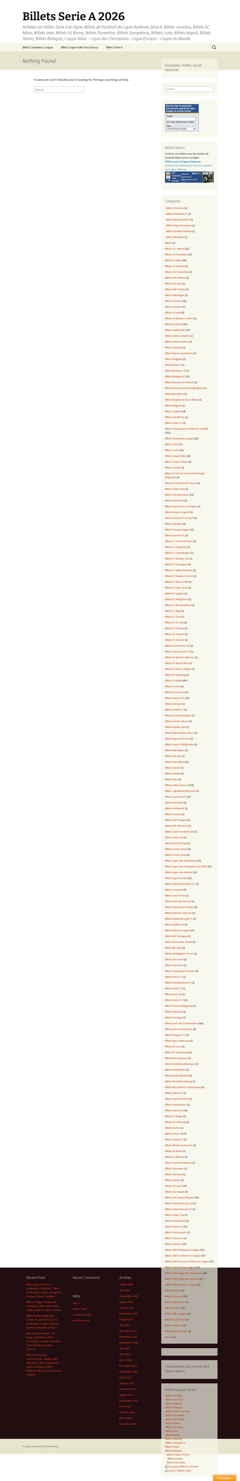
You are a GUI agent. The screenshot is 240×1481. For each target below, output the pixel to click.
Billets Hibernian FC (176, 213)
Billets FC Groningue (176, 564)
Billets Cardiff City (175, 417)
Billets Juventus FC (175, 796)
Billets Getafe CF (174, 709)
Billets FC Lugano (174, 593)
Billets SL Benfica (174, 1157)
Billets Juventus (174, 1427)
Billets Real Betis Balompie (180, 1064)
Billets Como (172, 450)
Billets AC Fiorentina (176, 254)
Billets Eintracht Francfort (179, 518)
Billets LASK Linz (174, 837)
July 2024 (124, 1325)
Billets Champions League (37, 47)
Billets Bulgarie (173, 405)
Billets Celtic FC (173, 423)
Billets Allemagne (174, 295)
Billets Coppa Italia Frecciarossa (79, 47)
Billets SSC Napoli (174, 1191)
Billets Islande (173, 773)
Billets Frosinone (174, 692)
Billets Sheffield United (178, 231)
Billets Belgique (173, 359)
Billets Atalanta (173, 1403)
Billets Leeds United (176, 849)
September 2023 (128, 1342)
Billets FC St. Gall (174, 622)
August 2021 (126, 1394)
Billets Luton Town (175, 895)
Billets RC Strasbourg (177, 1052)
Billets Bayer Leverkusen (179, 353)
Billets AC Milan (173, 260)
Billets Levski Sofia (175, 854)
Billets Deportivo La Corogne (181, 506)
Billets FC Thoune (174, 628)
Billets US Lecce (174, 1296)
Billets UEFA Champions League (182, 1249)
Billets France (172, 686)
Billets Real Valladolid (177, 1075)
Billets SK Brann (173, 1151)
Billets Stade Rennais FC (178, 1209)
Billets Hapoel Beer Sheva (179, 733)
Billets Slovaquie (174, 1168)
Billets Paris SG (173, 994)
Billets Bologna (173, 1407)
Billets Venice (172, 1308)
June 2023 (124, 1354)
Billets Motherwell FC (177, 219)
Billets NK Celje (173, 947)
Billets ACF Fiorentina (177, 272)
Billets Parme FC (174, 1000)
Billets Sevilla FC (174, 1139)
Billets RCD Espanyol (176, 1058)
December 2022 (128, 1365)
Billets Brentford (174, 394)
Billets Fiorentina (174, 1415)
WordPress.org (81, 1320)
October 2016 (127, 1412)
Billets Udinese (173, 1244)
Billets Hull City (173, 756)
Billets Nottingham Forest (179, 953)
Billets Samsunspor (176, 1104)
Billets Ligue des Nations (178, 872)
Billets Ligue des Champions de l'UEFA (186, 866)
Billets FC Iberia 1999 (176, 581)
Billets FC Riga (173, 611)
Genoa (168, 1337)
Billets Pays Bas (173, 1011)
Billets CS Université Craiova (180, 483)
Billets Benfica (173, 365)
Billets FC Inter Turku (176, 587)
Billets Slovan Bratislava (178, 1162)
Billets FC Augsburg (176, 547)
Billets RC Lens (173, 1046)
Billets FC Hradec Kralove (179, 576)
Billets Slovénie (173, 1174)
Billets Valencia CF (175, 1302)
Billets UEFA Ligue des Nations (181, 1279)
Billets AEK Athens (175, 277)
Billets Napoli (172, 1435)
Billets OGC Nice (174, 965)
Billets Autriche (173, 347)
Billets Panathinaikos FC (178, 982)
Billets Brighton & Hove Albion (181, 399)
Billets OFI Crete (174, 959)
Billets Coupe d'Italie (176, 461)
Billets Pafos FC (173, 976)
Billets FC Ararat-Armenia (179, 541)
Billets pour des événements (181, 1023)
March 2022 (125, 1377)
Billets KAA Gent (174, 802)
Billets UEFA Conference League (183, 1255)
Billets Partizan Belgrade (178, 1006)
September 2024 (128, 1313)
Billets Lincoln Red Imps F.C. (180, 884)
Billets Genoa (172, 1423)
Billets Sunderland (175, 1220)
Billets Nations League (177, 930)
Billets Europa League (177, 529)
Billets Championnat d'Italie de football (186, 428)
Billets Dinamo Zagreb (177, 512)
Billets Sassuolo (174, 1110)
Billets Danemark (174, 500)
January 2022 (126, 1383)
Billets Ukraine (173, 1290)
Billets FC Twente (174, 634)
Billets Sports (172, 1180)
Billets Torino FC (174, 1226)
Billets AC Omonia (175, 266)
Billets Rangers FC (175, 1035)
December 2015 (128, 1424)
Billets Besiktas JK (175, 370)
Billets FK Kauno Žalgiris (178, 669)
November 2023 (128, 1336)
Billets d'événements (177, 494)
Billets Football (173, 680)
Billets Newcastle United (178, 942)
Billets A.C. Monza (174, 248)
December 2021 (128, 1389)
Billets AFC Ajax (173, 283)
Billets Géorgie (173, 703)
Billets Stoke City (174, 1215)
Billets (168, 243)
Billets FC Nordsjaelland (178, 605)
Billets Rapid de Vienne (178, 225)
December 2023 (128, 1331)
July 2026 (124, 1290)
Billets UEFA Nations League (180, 1284)
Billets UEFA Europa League (180, 1267)
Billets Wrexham (174, 237)
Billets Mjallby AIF (174, 924)
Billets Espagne (173, 523)
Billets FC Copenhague (177, 552)
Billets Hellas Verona (178, 1454)
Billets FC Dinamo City (177, 558)
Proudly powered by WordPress (40, 1446)
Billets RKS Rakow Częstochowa (183, 1087)
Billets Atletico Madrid (177, 335)
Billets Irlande (172, 767)
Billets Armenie (173, 306)
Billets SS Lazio (173, 1186)
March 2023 (125, 1360)
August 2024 (126, 1319)
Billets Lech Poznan (176, 843)
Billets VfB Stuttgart (176, 1313)
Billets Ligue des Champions (180, 860)
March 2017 (125, 1406)
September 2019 (128, 1400)
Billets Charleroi (174, 208)
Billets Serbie (172, 1127)
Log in (76, 1303)
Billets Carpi (184, 1470)
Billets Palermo (173, 1439)
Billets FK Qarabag (175, 674)
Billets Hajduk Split (175, 727)
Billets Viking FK (173, 1325)
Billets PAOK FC (173, 988)
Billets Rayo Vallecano (177, 1040)
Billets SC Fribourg (175, 1122)
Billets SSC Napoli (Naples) (179, 1197)
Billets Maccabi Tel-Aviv (178, 901)
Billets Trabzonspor (176, 1232)
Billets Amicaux (173, 301)
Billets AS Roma (173, 324)
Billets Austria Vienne (176, 341)
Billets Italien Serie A (176, 785)
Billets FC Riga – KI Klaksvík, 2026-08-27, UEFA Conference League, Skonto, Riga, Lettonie (43, 1306)
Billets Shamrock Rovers (178, 1145)
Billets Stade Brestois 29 (179, 1203)
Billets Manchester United (179, 907)
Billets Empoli (174, 1458)
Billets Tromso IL (174, 1238)
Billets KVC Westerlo (176, 825)
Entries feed (80, 1308)
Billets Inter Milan (174, 762)
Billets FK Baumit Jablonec (179, 657)
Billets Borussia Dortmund (179, 382)
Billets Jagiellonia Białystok (180, 791)
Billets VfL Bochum (175, 1319)
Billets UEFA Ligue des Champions (183, 1273)
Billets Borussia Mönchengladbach (184, 388)
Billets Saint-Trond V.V (176, 1098)
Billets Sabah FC (174, 1093)
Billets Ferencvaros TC (177, 651)
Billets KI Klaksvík (174, 808)
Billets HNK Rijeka (174, 750)
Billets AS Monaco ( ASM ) (179, 318)
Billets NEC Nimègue (176, 936)
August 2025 (126, 1302)
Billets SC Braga (174, 1116)
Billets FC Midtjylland (176, 599)
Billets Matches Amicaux (178, 913)
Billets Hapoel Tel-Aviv (177, 738)
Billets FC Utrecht (174, 640)
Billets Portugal (173, 1017)
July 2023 (124, 1348)
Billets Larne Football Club (179, 831)
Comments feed (82, 1314)
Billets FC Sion (173, 616)
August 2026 (126, 1284)
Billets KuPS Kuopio (176, 820)
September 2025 (128, 1296)
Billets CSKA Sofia (175, 489)
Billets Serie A (114, 47)
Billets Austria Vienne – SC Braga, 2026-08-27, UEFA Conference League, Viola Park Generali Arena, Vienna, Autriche (43, 1341)
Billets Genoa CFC (175, 698)
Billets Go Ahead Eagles (178, 715)
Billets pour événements (179, 1029)
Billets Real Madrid (175, 1069)
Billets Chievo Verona (177, 1411)
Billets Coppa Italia (175, 456)
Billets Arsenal (173, 312)
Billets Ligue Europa (176, 878)
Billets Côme (172, 444)
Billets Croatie (173, 467)
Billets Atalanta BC (175, 330)
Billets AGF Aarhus (175, 289)
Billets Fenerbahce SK (177, 645)
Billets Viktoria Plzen (176, 1331)
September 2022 (128, 1371)
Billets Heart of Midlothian (179, 744)
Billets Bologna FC (175, 376)
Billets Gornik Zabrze (176, 721)
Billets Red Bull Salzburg (178, 1081)
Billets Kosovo (173, 814)
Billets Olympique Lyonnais (180, 971)
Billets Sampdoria (175, 1442)
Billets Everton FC (175, 535)
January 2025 (126, 1307)
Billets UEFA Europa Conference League (187, 1261)
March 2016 (125, 1418)
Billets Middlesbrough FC (179, 918)
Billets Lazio (171, 1431)
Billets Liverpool (174, 889)
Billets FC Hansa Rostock (179, 570)
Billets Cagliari (173, 411)
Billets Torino (172, 1446)
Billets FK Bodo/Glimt (177, 663)
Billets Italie (171, 779)
